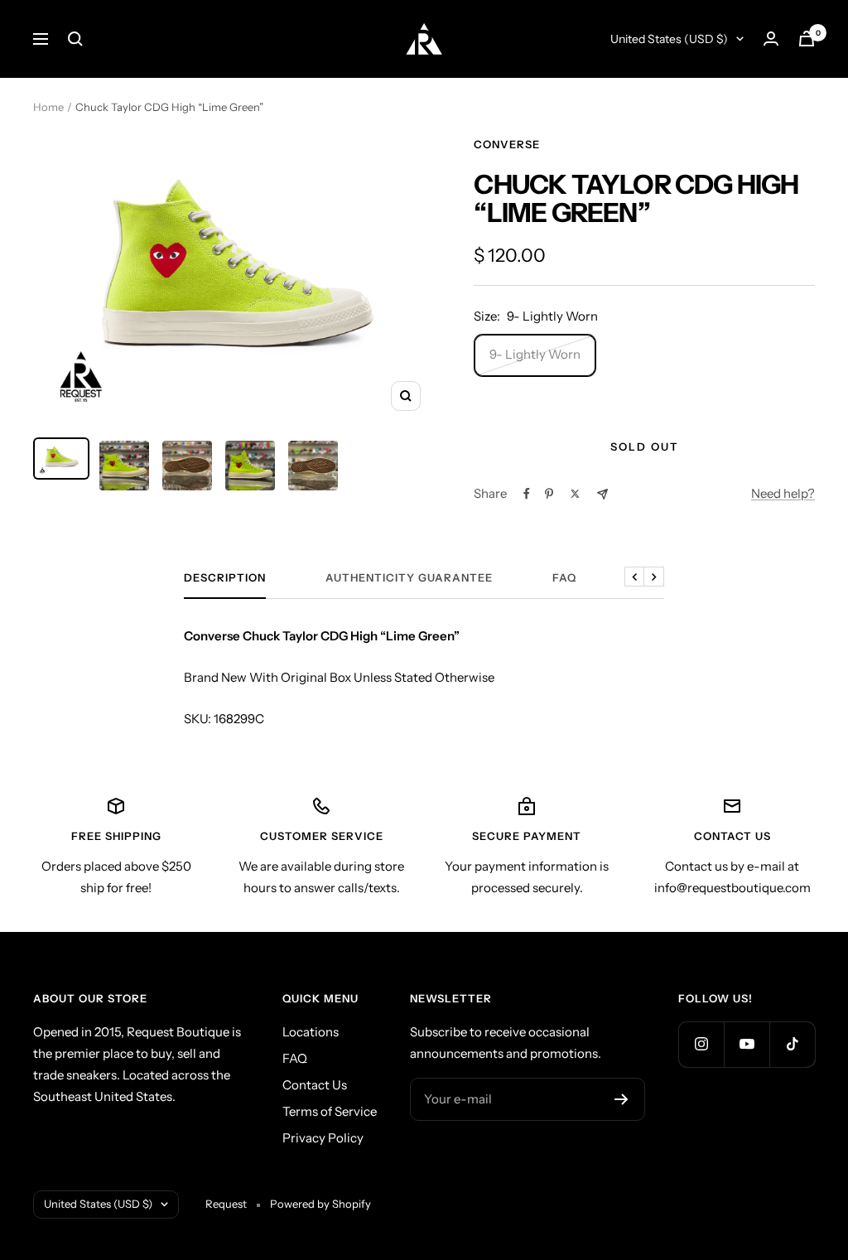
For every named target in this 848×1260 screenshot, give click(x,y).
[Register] (621, 1099)
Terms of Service (329, 1111)
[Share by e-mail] (602, 494)
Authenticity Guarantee (409, 577)
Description (225, 577)
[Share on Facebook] (526, 494)
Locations (310, 1032)
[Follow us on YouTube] (746, 1044)
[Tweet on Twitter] (575, 494)
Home (48, 106)
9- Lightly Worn (535, 354)
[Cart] (806, 38)
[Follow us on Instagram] (701, 1044)
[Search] (75, 38)
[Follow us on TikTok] (792, 1044)
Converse (507, 144)
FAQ (564, 577)
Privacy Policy (323, 1138)
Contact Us (314, 1085)
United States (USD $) (669, 38)
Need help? (783, 493)
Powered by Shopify (320, 1203)
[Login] (771, 38)
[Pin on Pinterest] (549, 494)
